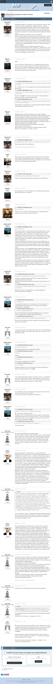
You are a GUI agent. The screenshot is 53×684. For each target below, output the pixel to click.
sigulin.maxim (28, 274)
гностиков (31, 505)
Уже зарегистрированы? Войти (36, 5)
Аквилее (28, 493)
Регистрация (48, 5)
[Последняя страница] (16, 19)
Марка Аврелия (45, 611)
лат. (28, 608)
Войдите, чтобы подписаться (7, 12)
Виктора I (27, 507)
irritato (27, 174)
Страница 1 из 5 (21, 18)
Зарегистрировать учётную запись (14, 662)
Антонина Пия (23, 611)
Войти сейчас (38, 661)
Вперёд (12, 648)
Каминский (27, 299)
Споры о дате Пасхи (26, 509)
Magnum (27, 81)
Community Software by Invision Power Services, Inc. (26, 682)
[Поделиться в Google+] (6, 675)
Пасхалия (19, 509)
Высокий (28, 345)
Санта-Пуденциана (45, 493)
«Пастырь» (32, 499)
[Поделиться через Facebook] (2, 675)
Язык (24, 679)
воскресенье (18, 505)
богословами (47, 505)
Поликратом (45, 507)
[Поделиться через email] (8, 675)
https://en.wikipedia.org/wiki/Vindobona (23, 125)
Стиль (28, 679)
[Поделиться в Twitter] (4, 675)
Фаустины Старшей (31, 611)
